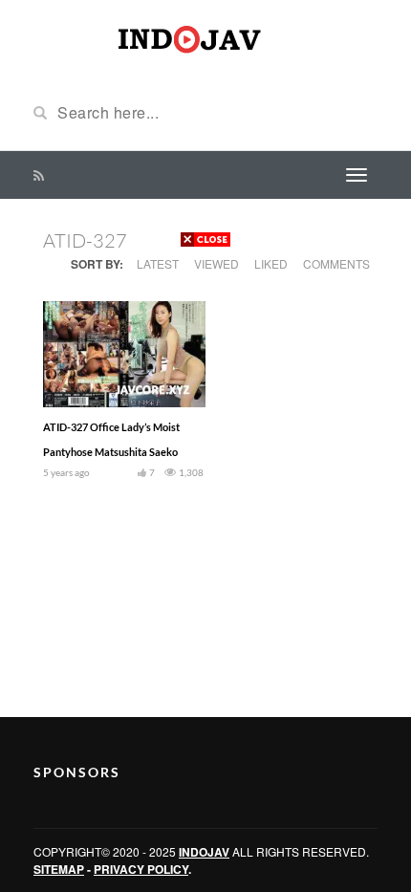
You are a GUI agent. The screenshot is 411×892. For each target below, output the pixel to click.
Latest (158, 263)
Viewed (216, 263)
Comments (336, 263)
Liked (271, 263)
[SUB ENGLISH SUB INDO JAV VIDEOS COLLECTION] (205, 36)
